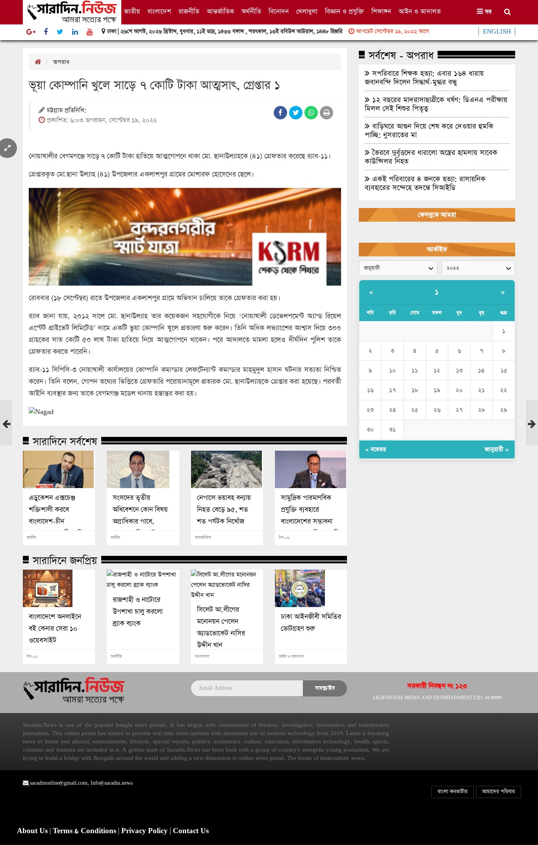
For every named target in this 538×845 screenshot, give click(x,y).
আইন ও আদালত (420, 11)
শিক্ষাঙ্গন (381, 11)
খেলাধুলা (306, 11)
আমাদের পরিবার (498, 791)
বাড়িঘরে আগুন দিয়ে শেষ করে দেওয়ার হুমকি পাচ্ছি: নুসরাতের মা (429, 130)
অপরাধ (61, 62)
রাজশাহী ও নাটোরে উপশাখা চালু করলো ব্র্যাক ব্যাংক (138, 611)
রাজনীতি (188, 11)
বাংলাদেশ (159, 11)
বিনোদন (279, 11)
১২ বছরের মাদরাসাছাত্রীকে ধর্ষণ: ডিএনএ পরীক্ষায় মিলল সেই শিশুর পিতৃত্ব (436, 104)
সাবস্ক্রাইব (325, 688)
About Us (33, 831)
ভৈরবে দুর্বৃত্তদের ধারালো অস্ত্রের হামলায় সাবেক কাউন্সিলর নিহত (431, 157)
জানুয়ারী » (497, 449)
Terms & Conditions (85, 831)
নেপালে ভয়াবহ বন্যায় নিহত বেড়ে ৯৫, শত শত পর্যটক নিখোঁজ (224, 509)
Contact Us (191, 831)
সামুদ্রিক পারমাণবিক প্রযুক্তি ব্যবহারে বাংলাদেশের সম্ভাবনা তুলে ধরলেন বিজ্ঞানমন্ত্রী (310, 515)
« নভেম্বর (375, 449)
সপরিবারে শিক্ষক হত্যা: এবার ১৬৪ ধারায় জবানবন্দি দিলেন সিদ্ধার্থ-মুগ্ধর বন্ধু (424, 78)
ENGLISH (497, 31)
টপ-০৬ (284, 537)
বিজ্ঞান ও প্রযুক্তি (344, 11)
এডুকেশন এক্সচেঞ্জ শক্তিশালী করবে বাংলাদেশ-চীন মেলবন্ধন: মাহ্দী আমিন (58, 515)
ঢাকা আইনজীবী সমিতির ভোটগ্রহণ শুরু (311, 622)
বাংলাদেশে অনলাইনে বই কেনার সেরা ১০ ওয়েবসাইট (55, 628)
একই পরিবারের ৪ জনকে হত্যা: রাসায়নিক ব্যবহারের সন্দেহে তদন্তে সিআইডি (425, 183)
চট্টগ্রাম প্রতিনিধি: (66, 111)
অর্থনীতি (251, 11)
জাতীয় (132, 11)
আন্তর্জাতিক (220, 11)
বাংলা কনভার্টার (453, 791)
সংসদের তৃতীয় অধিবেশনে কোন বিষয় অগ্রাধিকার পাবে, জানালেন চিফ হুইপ (140, 515)
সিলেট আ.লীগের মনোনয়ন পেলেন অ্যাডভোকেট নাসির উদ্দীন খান (221, 627)
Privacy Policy (145, 831)
